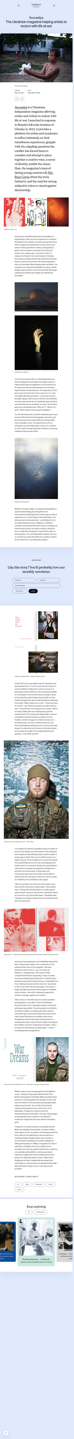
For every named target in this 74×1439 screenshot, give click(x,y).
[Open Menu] (54, 6)
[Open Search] (18, 6)
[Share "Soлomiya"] (6, 1433)
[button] (36, 57)
